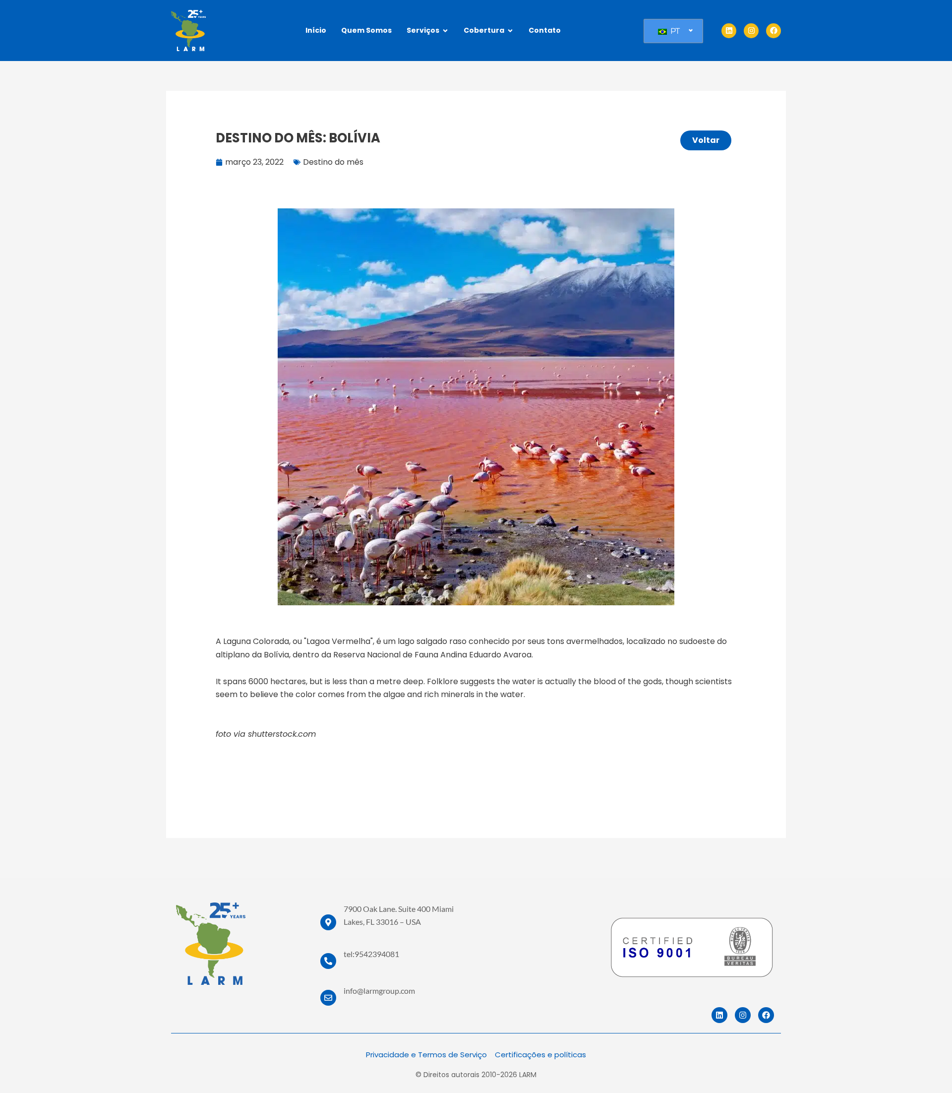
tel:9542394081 (371, 954)
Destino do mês (333, 162)
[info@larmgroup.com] (328, 998)
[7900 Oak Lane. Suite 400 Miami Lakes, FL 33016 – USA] (328, 922)
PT (674, 31)
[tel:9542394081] (328, 961)
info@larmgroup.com (379, 990)
